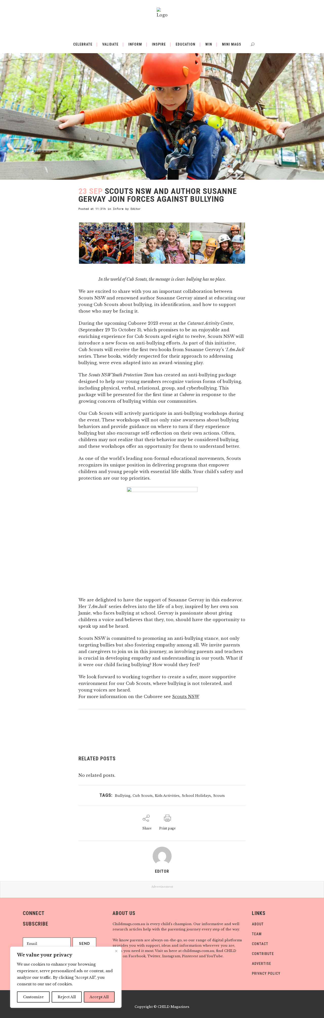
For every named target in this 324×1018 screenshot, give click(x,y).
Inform (118, 209)
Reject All (67, 997)
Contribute (263, 954)
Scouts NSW (185, 696)
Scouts (219, 795)
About (258, 924)
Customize (33, 997)
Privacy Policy (266, 973)
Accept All (99, 997)
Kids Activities (167, 795)
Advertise (261, 964)
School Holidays (196, 795)
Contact (260, 944)
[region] (66, 977)
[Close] (116, 951)
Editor (136, 209)
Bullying (122, 795)
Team (257, 934)
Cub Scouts (143, 795)
